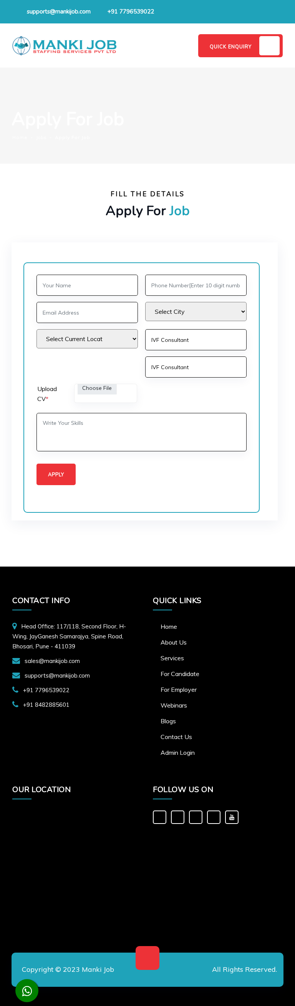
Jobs (41, 137)
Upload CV (47, 394)
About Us (174, 642)
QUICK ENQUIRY (231, 46)
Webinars (174, 705)
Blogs (168, 721)
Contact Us (176, 737)
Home (169, 626)
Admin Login (178, 752)
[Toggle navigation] (181, 45)
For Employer (179, 689)
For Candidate (180, 674)
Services (172, 658)
